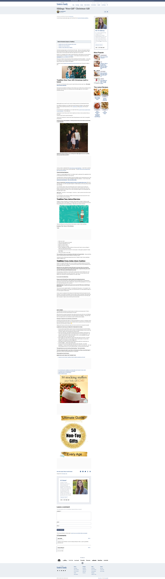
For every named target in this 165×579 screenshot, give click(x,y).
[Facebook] (65, 500)
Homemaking (93, 571)
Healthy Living (93, 574)
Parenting (77, 4)
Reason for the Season (69, 55)
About (101, 566)
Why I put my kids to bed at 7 (104, 57)
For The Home (76, 571)
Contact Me (102, 569)
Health (99, 4)
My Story (101, 568)
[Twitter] (69, 500)
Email (58, 525)
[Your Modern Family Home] (62, 4)
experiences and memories (62, 179)
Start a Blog (102, 571)
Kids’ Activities (87, 4)
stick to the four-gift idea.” (62, 85)
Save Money (104, 4)
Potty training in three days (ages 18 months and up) (103, 74)
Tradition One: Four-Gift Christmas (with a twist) (67, 44)
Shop (73, 4)
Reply (89, 538)
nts (70, 372)
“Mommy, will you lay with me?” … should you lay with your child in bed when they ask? (104, 66)
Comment (59, 511)
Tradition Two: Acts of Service (63, 45)
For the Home (93, 4)
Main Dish (84, 571)
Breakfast (84, 568)
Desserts (84, 572)
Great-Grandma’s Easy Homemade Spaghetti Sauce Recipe (97, 114)
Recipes (81, 4)
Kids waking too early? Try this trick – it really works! (103, 82)
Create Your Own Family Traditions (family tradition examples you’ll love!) (71, 357)
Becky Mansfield (63, 11)
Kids (66, 473)
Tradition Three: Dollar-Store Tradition (65, 47)
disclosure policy (71, 16)
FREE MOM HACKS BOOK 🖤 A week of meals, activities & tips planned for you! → (82, 0)
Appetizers (84, 569)
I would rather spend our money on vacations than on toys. (76, 182)
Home (75, 566)
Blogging (92, 572)
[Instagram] (63, 500)
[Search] (107, 5)
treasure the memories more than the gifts (71, 63)
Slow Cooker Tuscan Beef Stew (97, 98)
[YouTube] (67, 500)
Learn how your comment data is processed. (79, 533)
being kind (75, 106)
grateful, (81, 106)
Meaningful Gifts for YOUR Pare (64, 372)
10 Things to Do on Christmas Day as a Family (66, 371)
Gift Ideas (63, 473)
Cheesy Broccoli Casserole (105, 99)
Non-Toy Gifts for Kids (62, 373)
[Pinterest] (61, 500)
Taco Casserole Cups (105, 112)
